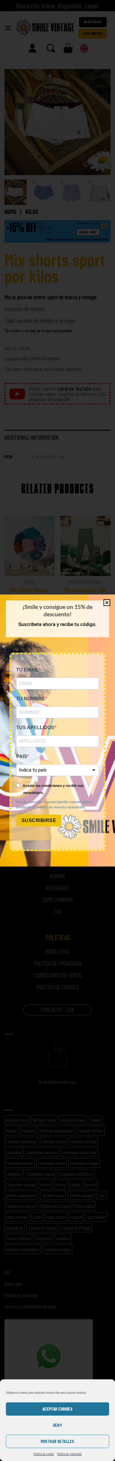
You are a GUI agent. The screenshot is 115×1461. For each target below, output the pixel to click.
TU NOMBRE (30, 698)
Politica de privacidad (69, 1454)
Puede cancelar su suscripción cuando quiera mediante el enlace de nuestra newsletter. (54, 804)
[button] (107, 602)
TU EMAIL (27, 669)
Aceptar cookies (57, 1408)
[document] (57, 730)
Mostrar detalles (57, 1441)
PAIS (21, 756)
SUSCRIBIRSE (39, 820)
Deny (57, 1425)
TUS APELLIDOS (35, 727)
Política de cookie (43, 1454)
